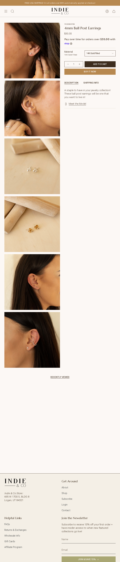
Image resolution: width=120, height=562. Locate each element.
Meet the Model (77, 103)
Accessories (69, 24)
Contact (66, 510)
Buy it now (90, 71)
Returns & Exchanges (15, 530)
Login (64, 504)
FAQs (7, 524)
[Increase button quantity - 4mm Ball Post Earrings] (79, 64)
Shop (64, 493)
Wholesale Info (12, 535)
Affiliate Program (13, 547)
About (65, 487)
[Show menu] (6, 11)
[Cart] (113, 11)
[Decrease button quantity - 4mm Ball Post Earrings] (68, 64)
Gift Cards (9, 541)
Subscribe (67, 499)
